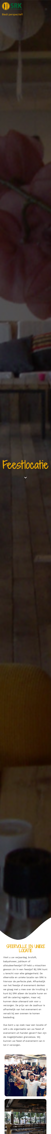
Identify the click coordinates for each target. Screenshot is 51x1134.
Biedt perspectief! (12, 14)
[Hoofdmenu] (46, 9)
